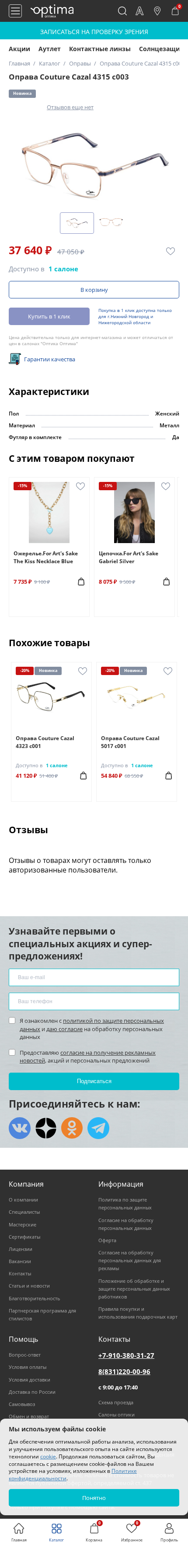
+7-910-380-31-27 (126, 1355)
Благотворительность (34, 1298)
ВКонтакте (20, 1128)
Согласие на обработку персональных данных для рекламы (129, 1260)
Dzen (46, 1128)
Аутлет (49, 49)
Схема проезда (115, 1402)
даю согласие (64, 1029)
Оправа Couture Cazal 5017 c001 (130, 742)
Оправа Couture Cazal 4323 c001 (45, 742)
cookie (48, 1456)
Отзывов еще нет (70, 107)
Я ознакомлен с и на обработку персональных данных (92, 1028)
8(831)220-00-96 (124, 1371)
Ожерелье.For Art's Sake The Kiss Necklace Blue (46, 557)
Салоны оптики (116, 1414)
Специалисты (24, 1212)
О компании (23, 1199)
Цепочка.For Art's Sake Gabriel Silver (128, 557)
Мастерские (22, 1224)
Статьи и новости (29, 1285)
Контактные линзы (100, 49)
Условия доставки (29, 1379)
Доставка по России (32, 1392)
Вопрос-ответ (25, 1354)
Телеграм (98, 1128)
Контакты (20, 1273)
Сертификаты (24, 1236)
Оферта (107, 1240)
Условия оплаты (27, 1367)
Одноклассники (72, 1128)
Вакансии (20, 1261)
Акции (19, 49)
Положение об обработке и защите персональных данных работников (134, 1289)
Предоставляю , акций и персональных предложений (88, 1056)
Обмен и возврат (29, 1416)
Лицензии (20, 1249)
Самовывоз (22, 1404)
